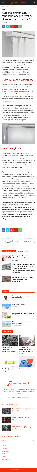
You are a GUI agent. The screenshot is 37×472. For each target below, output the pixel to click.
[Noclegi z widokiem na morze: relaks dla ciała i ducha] (6, 324)
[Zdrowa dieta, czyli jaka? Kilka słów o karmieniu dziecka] (6, 315)
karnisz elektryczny (13, 155)
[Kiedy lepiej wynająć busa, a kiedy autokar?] (10, 361)
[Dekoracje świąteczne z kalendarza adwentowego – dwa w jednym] (6, 258)
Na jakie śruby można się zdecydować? (23, 409)
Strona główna (5, 6)
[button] (34, 2)
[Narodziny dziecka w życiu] (27, 361)
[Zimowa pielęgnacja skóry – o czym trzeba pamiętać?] (6, 298)
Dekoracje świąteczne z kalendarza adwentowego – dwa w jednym (23, 258)
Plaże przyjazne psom (18, 304)
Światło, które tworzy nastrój (20, 417)
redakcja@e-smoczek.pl (23, 397)
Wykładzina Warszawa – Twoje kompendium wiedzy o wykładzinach (22, 279)
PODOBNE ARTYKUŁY (9, 251)
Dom (12, 6)
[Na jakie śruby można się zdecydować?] (6, 411)
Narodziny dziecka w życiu (27, 369)
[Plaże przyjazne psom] (6, 307)
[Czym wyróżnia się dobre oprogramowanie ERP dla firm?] (6, 428)
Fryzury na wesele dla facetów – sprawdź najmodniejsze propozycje (27, 243)
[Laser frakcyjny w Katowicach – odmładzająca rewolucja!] (10, 340)
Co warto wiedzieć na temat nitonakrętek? (10, 242)
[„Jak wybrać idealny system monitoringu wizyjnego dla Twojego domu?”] (27, 340)
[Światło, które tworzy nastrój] (6, 420)
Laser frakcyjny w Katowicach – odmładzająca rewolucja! (9, 349)
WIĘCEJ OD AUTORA (23, 251)
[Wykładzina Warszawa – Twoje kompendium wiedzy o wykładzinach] (6, 279)
